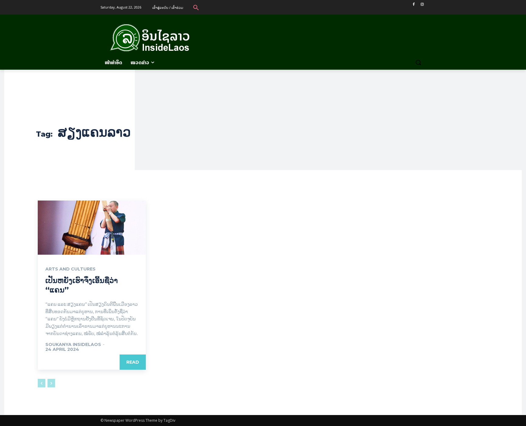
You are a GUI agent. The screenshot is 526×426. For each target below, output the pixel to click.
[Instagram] (422, 4)
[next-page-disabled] (51, 383)
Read (132, 362)
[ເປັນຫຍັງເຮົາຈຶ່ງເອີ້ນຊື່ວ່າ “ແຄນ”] (92, 228)
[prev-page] (41, 383)
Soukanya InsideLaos (73, 344)
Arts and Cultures (70, 269)
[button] (196, 7)
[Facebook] (413, 4)
